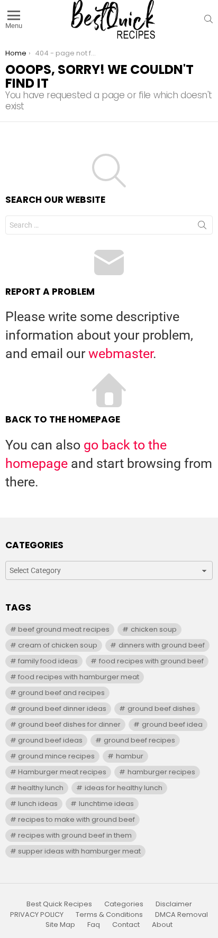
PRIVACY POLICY (36, 915)
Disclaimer (174, 904)
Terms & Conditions (109, 915)
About (162, 925)
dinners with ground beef (162, 645)
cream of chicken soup (57, 645)
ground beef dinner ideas (62, 709)
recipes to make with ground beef (76, 819)
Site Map (60, 925)
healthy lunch (40, 788)
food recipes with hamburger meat (78, 677)
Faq (93, 925)
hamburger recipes (161, 772)
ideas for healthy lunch (123, 788)
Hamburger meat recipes (62, 772)
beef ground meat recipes (64, 629)
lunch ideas (38, 804)
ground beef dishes (161, 709)
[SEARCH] (208, 19)
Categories (123, 904)
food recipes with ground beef (151, 661)
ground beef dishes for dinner (69, 724)
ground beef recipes (139, 740)
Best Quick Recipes (59, 904)
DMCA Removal (181, 915)
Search (202, 227)
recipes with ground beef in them (75, 835)
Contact (126, 925)
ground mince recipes (56, 756)
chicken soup (154, 629)
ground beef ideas (50, 740)
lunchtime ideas (106, 804)
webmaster (120, 353)
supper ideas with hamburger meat (79, 851)
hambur (129, 756)
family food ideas (48, 661)
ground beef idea (172, 724)
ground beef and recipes (61, 693)
